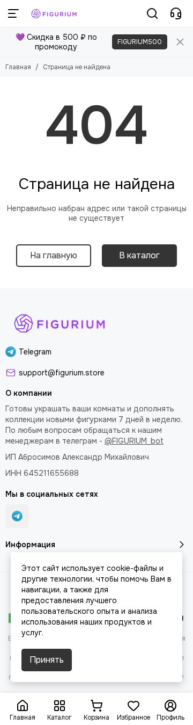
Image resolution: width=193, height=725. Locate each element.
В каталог (139, 255)
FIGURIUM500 (139, 42)
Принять (46, 659)
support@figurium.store (62, 373)
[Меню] (13, 13)
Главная (18, 67)
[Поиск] (152, 13)
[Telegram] (17, 516)
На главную (53, 255)
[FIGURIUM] (54, 13)
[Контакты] (176, 13)
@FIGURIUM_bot (134, 441)
